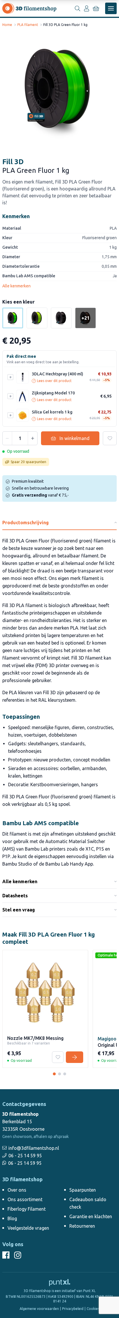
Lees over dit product (53, 381)
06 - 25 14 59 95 (25, 1155)
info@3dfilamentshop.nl (33, 1148)
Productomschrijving (25, 522)
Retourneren (82, 1226)
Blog (12, 1218)
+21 (85, 318)
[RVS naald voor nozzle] (64, 1073)
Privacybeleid (72, 1308)
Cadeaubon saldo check (87, 1203)
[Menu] (111, 8)
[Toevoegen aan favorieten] (110, 438)
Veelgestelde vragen (28, 1228)
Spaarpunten (82, 1189)
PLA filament (27, 25)
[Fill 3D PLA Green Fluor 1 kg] (59, 89)
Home (7, 25)
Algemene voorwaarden (39, 1308)
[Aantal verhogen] (32, 438)
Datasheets (15, 895)
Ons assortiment (25, 1199)
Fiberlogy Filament (27, 1209)
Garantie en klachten (90, 1216)
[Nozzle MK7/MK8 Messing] (54, 1073)
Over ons (17, 1189)
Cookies (93, 1308)
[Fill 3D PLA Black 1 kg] (61, 318)
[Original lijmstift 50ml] (59, 1073)
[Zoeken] (77, 8)
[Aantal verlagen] (7, 438)
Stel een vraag (18, 909)
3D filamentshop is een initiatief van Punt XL (60, 1291)
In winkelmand (75, 438)
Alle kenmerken (16, 286)
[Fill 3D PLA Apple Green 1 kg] (37, 318)
